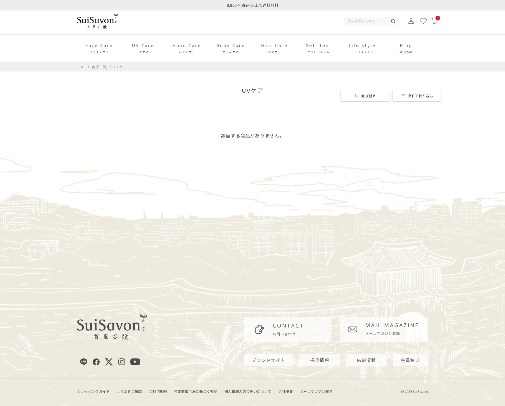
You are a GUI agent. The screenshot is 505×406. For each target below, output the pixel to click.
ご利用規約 (158, 391)
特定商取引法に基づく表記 (195, 391)
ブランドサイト (269, 360)
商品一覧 (99, 66)
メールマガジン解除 (316, 391)
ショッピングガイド (93, 391)
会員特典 (410, 360)
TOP (81, 66)
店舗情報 (366, 360)
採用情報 (319, 360)
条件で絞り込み (420, 95)
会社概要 (286, 391)
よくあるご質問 (129, 391)
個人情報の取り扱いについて (247, 391)
